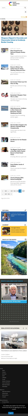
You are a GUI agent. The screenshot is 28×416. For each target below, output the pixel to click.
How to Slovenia (6, 383)
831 (6, 194)
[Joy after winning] (4, 124)
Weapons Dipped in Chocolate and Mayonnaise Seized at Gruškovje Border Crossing (14, 40)
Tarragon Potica (15, 228)
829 (23, 191)
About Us (2, 389)
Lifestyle (4, 377)
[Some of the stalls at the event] (4, 149)
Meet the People (6, 384)
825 (12, 191)
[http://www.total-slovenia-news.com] (14, 4)
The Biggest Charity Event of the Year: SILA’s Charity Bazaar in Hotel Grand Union (17, 152)
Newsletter (4, 386)
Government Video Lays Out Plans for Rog (18, 82)
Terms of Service (3, 400)
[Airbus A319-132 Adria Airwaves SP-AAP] (4, 108)
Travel (3, 379)
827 (18, 191)
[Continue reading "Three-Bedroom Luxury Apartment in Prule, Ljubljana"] (14, 340)
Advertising (5, 393)
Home (1, 368)
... (8, 191)
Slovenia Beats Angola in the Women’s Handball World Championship (18, 126)
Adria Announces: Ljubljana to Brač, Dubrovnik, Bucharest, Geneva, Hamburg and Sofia (18, 110)
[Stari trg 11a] (4, 164)
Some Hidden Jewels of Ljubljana (17, 165)
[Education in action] (4, 177)
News (3, 370)
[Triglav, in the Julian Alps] (4, 67)
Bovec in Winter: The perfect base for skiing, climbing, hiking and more (17, 68)
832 (9, 194)
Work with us (5, 395)
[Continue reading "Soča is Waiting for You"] (14, 257)
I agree (11, 413)
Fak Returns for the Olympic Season (18, 140)
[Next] (11, 194)
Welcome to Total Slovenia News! (18, 215)
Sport (3, 375)
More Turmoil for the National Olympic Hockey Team (17, 52)
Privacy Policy (5, 402)
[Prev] (2, 191)
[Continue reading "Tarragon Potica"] (6, 231)
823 (6, 191)
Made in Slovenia (6, 381)
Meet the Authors (6, 391)
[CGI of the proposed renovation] (4, 81)
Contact (4, 397)
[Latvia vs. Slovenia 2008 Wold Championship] (4, 50)
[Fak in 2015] (4, 139)
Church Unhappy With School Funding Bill (16, 178)
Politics (4, 372)
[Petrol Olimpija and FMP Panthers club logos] (4, 95)
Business (4, 374)
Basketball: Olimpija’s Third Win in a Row (18, 96)
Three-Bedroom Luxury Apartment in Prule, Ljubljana (14, 350)
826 (15, 191)
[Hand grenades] (14, 28)
